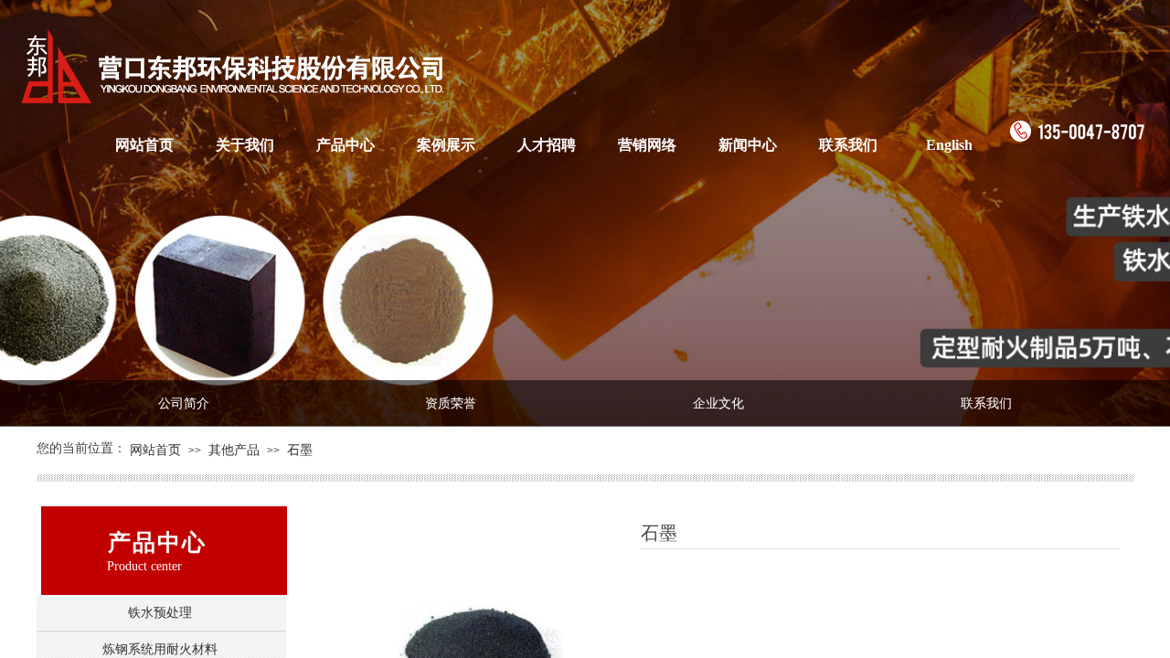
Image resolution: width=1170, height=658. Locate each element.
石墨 (300, 450)
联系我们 (848, 145)
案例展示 (446, 145)
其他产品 (234, 450)
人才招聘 (546, 145)
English (949, 145)
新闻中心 (747, 145)
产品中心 (345, 145)
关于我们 (245, 145)
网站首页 (144, 145)
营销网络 (647, 145)
